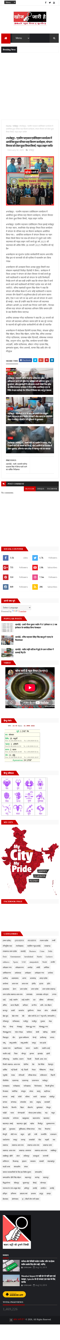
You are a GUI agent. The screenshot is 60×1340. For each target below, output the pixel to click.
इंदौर (48, 984)
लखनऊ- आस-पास (9, 1150)
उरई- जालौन (13, 1000)
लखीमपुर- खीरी (8, 1156)
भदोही (5, 1113)
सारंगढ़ (37, 1177)
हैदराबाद (5, 1199)
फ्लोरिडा (14, 1091)
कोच (46, 1010)
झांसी (48, 1054)
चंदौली (53, 1032)
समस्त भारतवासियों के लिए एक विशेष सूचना (17, 1172)
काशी (13, 1010)
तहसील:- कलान (18, 1059)
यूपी (29, 1134)
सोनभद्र (43, 1183)
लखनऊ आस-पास (33, 1145)
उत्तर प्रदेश (34, 989)
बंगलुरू (23, 1091)
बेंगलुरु (48, 1107)
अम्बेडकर (28, 973)
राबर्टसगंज (6, 1140)
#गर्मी (53, 940)
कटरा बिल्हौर (15, 1005)
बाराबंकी (47, 1102)
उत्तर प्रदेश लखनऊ (48, 989)
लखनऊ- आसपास (25, 1150)
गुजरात (42, 1021)
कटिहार (25, 1005)
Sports (15, 962)
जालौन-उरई (46, 1048)
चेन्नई (34, 1037)
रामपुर (15, 1140)
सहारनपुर (28, 1177)
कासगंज (21, 1010)
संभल (26, 1167)
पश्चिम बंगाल (32, 1075)
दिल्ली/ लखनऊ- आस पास (11, 1064)
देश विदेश (41, 1064)
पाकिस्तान (43, 1075)
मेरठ (39, 1129)
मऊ (46, 1113)
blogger (29, 489)
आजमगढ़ (33, 978)
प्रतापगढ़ (25, 1080)
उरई (4, 1000)
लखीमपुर (53, 1150)
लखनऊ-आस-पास (41, 1150)
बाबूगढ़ (38, 1102)
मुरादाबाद (12, 1129)
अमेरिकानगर (7, 973)
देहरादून (50, 1064)
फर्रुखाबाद (16, 1086)
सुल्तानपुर (26, 1183)
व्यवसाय (33, 1161)
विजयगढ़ (15, 1161)
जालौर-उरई (6, 1054)
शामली (41, 1161)
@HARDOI (19, 940)
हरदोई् (52, 1188)
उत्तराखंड (29, 994)
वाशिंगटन (6, 1161)
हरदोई (35, 1188)
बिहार (22, 1107)
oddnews (6, 962)
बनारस (5, 1097)
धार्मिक (5, 1070)
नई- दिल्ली (24, 1070)
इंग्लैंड (34, 984)
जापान (28, 1048)
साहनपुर (45, 1177)
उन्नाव (54, 994)
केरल (39, 1010)
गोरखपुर (19, 1027)
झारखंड (40, 1054)
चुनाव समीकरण (24, 1037)
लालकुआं (36, 1156)
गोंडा (4, 1027)
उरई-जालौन (25, 1000)
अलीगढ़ (5, 978)
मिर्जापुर (40, 1124)
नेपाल (34, 1070)
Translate (22, 611)
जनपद (52, 1037)
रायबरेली (32, 1140)
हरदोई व (43, 1188)
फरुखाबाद (6, 1086)
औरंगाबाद (50, 1000)
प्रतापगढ (15, 1080)
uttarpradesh (34, 962)
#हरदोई (23, 951)
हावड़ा (49, 1193)
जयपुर (34, 1043)
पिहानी (53, 1075)
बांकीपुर (52, 1097)
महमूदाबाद (25, 1118)
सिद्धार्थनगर (6, 1183)
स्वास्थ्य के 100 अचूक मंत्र (11, 1188)
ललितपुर (26, 1156)
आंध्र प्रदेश (43, 978)
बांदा (31, 1102)
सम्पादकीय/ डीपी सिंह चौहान (12, 1177)
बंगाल (31, 1091)
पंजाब (13, 1075)
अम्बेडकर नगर (39, 973)
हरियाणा (13, 1193)
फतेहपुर (15, 126)
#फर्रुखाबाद (19, 946)
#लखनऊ (47, 946)
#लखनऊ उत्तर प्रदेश (10, 951)
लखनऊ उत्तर (47, 1145)
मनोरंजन (16, 1118)
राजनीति (43, 1134)
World (44, 962)
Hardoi (39, 957)
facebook (52, 489)
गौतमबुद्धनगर (7, 1032)
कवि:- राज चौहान (46, 1005)
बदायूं (38, 1091)
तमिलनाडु (6, 1059)
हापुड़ (41, 1193)
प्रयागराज (35, 1080)
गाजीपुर (25, 1021)
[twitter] (50, 2)
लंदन (18, 1156)
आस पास (15, 984)
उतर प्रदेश (23, 989)
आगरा (24, 978)
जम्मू (4, 1043)
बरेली (20, 1097)
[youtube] (54, 2)
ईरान (14, 989)
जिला (16, 1054)
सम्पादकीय (38, 1172)
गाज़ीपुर (34, 1021)
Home (8, 126)
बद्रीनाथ (47, 1091)
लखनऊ (5, 1145)
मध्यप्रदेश (6, 1118)
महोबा (32, 1124)
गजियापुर (6, 1021)
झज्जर (32, 1054)
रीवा (39, 1140)
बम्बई (12, 1097)
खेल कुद (5, 1016)
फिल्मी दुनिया (49, 1086)
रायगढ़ (23, 1140)
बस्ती (35, 1097)
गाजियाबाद (15, 1021)
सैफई (34, 1183)
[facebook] (45, 2)
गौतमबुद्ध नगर (43, 1027)
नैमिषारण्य (42, 1070)
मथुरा (53, 1113)
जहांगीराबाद (18, 1048)
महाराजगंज (36, 1118)
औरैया (5, 1005)
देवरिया (26, 1064)
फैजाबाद (5, 1091)
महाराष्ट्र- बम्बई (8, 1124)
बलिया (27, 1097)
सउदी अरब (6, 1167)
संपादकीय (17, 1167)
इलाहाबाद (6, 989)
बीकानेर (30, 1107)
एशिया (41, 1000)
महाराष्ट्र (46, 1118)
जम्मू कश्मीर (13, 1043)
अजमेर (53, 962)
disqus (40, 489)
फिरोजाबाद (38, 1086)
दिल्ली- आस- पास (41, 1059)
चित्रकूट (6, 1037)
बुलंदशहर (40, 1107)
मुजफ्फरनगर (50, 1124)
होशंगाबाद (15, 1199)
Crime (42, 951)
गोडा (50, 1021)
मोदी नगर (14, 1134)
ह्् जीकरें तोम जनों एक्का (30, 1199)
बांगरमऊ (13, 1102)
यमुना (22, 1134)
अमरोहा (30, 967)
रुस (54, 1140)
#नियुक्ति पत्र (7, 946)
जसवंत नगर (6, 1048)
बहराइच (43, 1097)
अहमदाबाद (15, 978)
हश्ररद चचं (23, 1193)
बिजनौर (14, 1107)
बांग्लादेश (23, 1102)
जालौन (36, 1048)
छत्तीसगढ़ (43, 1037)
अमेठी (38, 967)
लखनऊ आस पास (18, 1145)
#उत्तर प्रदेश (44, 940)
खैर (23, 1016)
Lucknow (49, 957)
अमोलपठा (18, 973)
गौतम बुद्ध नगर (30, 1027)
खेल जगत (15, 1016)
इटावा (41, 984)
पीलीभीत (5, 1080)
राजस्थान (53, 1134)
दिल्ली (29, 1059)
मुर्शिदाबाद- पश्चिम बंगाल (27, 1129)
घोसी (37, 1032)
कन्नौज (34, 1005)
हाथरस (33, 1193)
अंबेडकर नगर (7, 967)
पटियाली (21, 1075)
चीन (13, 1037)
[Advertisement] (30, 86)
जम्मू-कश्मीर (24, 1043)
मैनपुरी (5, 1134)
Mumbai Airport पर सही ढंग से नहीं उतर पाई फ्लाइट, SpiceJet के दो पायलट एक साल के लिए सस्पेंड (38, 1279)
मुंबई (4, 1129)
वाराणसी (45, 1156)
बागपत (5, 1102)
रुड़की (47, 1140)
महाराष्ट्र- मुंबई (21, 1124)
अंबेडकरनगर (19, 967)
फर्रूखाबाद (27, 1086)
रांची (35, 1134)
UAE (24, 962)
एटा (34, 1000)
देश (33, 1064)
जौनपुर (23, 1054)
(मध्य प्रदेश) (7, 940)
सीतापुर (16, 1183)
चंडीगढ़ (45, 1032)
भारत (12, 1113)
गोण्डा (11, 1027)
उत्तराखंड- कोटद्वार (42, 994)
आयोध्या (5, 984)
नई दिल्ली (14, 1070)
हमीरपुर (26, 1188)
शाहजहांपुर (51, 1161)
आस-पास (25, 984)
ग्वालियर (29, 1032)
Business (32, 951)
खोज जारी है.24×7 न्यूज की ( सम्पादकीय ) (42, 1016)
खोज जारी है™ (19, 1319)
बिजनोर (5, 1107)
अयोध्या (50, 973)
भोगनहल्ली (21, 1113)
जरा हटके (43, 1043)
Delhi (50, 951)
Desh (5, 957)
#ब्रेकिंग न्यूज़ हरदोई (33, 946)
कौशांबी (53, 1010)
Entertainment (15, 957)
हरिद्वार (5, 1193)
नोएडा (51, 1070)
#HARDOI (32, 940)
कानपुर (5, 1010)
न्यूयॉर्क (5, 1075)
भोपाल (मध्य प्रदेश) (34, 1113)
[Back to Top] (11, 1320)
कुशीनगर (31, 1010)
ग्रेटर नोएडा (19, 1032)
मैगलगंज (47, 1129)
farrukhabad (28, 957)
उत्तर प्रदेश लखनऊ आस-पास (12, 994)
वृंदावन (24, 1161)
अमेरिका (46, 967)
